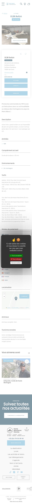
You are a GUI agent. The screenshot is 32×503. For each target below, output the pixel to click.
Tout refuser (16, 259)
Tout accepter (16, 255)
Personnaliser (16, 263)
